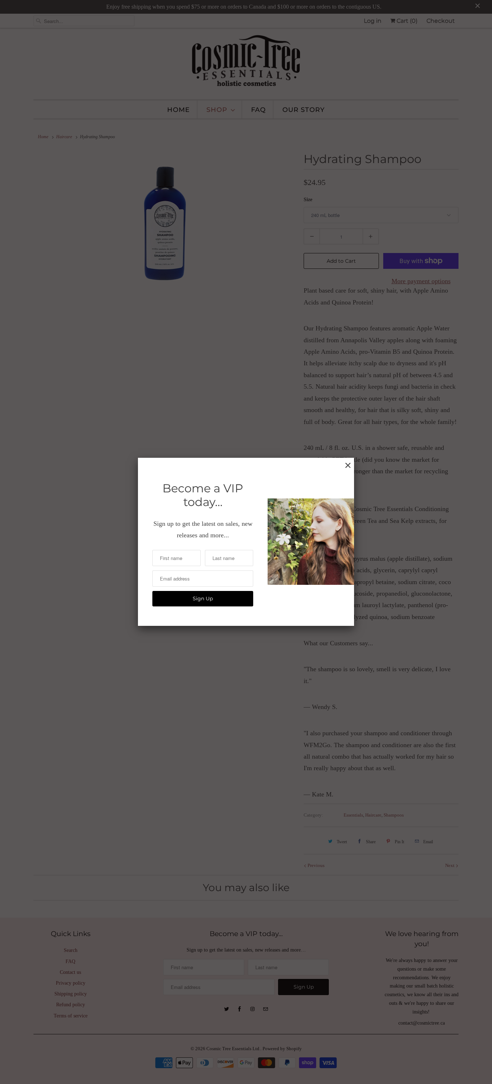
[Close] (347, 465)
